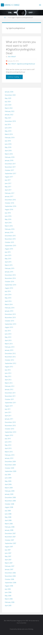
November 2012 (10, 357)
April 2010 (8, 448)
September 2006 (10, 583)
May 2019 (8, 131)
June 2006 (8, 592)
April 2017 (8, 190)
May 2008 (8, 517)
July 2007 (8, 550)
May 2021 (8, 118)
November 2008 (10, 501)
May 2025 (8, 98)
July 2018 (8, 141)
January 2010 (9, 458)
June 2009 (8, 478)
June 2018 (8, 144)
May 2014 (8, 298)
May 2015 (8, 259)
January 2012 (9, 389)
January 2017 (9, 196)
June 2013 (8, 334)
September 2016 (10, 206)
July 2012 (8, 370)
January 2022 (9, 115)
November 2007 (10, 537)
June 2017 (8, 183)
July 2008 (8, 511)
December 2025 (10, 95)
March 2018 (8, 154)
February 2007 (9, 566)
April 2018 (8, 151)
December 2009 (10, 461)
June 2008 (8, 514)
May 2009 (8, 481)
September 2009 (10, 471)
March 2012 (8, 383)
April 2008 (8, 520)
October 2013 (9, 321)
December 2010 (10, 422)
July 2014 (8, 291)
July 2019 (8, 124)
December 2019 (10, 121)
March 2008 (8, 524)
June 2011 (8, 412)
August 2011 (9, 406)
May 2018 (8, 147)
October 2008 (9, 504)
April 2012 (8, 380)
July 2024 (8, 101)
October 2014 (9, 281)
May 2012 (8, 376)
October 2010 (9, 429)
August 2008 (9, 507)
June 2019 (8, 128)
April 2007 (8, 560)
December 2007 (10, 533)
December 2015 (10, 236)
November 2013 (10, 317)
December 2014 (10, 275)
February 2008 (9, 527)
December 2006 (10, 573)
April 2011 (8, 416)
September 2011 (10, 403)
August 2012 (9, 367)
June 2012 (8, 373)
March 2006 (8, 599)
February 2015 (9, 268)
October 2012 (9, 360)
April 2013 (8, 340)
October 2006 (9, 579)
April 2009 (8, 484)
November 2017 (10, 167)
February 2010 (9, 455)
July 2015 (8, 252)
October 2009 (9, 468)
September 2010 (10, 432)
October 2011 (9, 399)
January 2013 (9, 350)
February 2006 (9, 602)
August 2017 (9, 177)
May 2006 (8, 596)
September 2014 (10, 285)
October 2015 (9, 242)
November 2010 (10, 425)
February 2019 (9, 137)
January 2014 (9, 311)
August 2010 (9, 435)
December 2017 (10, 164)
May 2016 (8, 219)
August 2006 (9, 586)
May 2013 (8, 337)
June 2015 (8, 255)
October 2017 (9, 170)
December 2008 (10, 497)
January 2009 (9, 494)
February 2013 (9, 347)
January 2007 (9, 569)
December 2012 (10, 353)
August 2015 (9, 249)
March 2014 (8, 304)
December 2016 (10, 200)
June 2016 (8, 216)
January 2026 (9, 92)
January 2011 (9, 419)
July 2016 (8, 213)
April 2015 (8, 262)
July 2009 (8, 474)
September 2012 (10, 363)
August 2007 (9, 547)
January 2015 (9, 272)
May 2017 (8, 187)
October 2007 (9, 540)
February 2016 (9, 229)
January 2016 (9, 232)
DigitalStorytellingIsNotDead (26, 64)
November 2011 (10, 396)
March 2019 (8, 134)
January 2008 (9, 530)
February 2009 (9, 491)
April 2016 (8, 223)
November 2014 (10, 278)
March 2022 (8, 108)
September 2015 (10, 245)
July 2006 (8, 589)
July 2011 (8, 409)
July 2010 (8, 439)
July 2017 (8, 180)
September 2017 (10, 173)
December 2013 (10, 314)
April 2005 (8, 605)
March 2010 (8, 452)
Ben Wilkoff (12, 64)
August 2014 (9, 288)
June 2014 (8, 295)
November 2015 (10, 239)
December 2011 (10, 393)
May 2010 (8, 445)
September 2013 (10, 324)
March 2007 (8, 563)
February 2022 (9, 111)
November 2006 (10, 576)
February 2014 (9, 308)
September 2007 (10, 543)
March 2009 (8, 488)
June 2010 (8, 442)
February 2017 (9, 193)
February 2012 (9, 386)
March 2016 (8, 226)
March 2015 (8, 265)
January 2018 (9, 160)
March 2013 (8, 344)
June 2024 (8, 105)
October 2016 (9, 203)
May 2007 (8, 556)
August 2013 (9, 327)
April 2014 (8, 301)
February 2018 (9, 157)
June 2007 (8, 553)
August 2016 (9, 209)
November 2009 (10, 465)
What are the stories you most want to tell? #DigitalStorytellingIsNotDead (21, 47)
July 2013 (8, 331)
